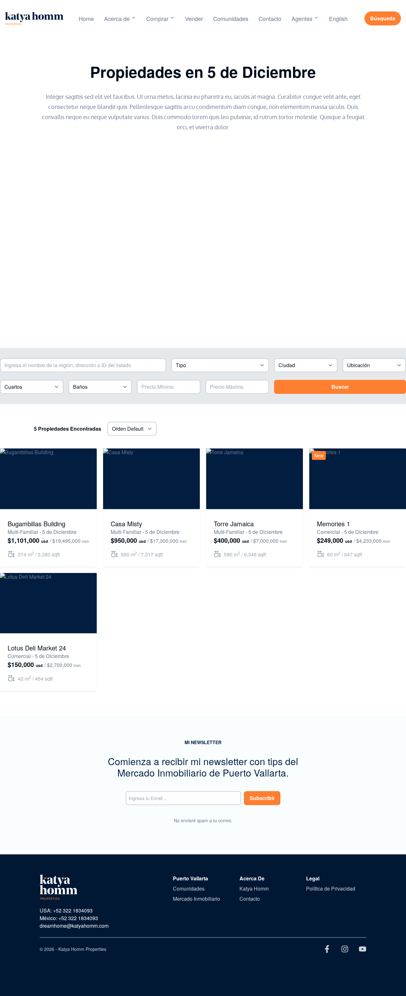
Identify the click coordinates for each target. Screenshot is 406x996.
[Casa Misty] (151, 478)
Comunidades (230, 18)
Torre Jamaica (234, 523)
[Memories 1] (357, 478)
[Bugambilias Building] (48, 478)
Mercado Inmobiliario (196, 898)
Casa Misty (126, 523)
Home (86, 18)
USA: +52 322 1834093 (66, 910)
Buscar (340, 386)
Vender (194, 18)
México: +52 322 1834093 (69, 918)
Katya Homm (254, 888)
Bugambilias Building (36, 523)
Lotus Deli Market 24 (37, 647)
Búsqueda (382, 18)
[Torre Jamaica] (254, 478)
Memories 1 (333, 523)
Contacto (270, 18)
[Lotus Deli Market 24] (48, 603)
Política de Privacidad (330, 888)
